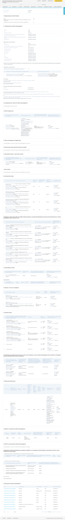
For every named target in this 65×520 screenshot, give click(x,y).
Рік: (9, 6)
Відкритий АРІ (9, 518)
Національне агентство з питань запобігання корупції (55, 518)
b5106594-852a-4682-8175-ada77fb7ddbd (9, 493)
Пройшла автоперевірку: (57, 6)
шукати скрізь (44, 4)
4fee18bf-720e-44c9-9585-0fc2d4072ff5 (9, 506)
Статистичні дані (15, 518)
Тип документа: (14, 6)
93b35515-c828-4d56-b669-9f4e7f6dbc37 (9, 495)
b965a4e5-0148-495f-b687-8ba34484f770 (9, 504)
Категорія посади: (26, 6)
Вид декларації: (5, 6)
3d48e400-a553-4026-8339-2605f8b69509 (10, 488)
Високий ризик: (40, 6)
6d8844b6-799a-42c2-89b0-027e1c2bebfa (9, 497)
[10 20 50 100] (6, 512)
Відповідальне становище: (48, 6)
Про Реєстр (4, 518)
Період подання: (33, 6)
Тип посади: (20, 6)
